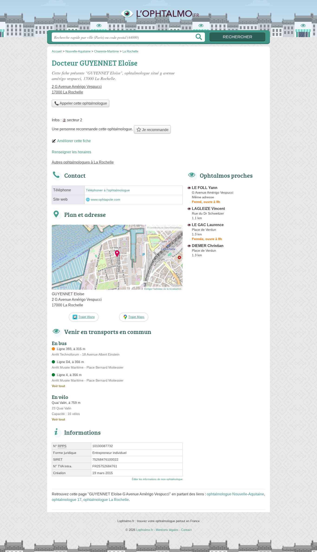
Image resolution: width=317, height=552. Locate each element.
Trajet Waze (86, 317)
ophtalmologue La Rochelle (106, 500)
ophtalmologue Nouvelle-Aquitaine (235, 494)
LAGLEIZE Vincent (208, 209)
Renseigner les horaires (71, 152)
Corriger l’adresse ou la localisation (162, 289)
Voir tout (58, 386)
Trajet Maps (136, 317)
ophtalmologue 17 (66, 500)
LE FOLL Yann (204, 188)
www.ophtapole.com (105, 199)
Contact (186, 530)
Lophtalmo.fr (158, 16)
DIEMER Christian (207, 246)
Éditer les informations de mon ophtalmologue (157, 479)
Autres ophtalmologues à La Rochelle (83, 162)
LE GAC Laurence (208, 225)
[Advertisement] (226, 366)
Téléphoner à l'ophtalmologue (108, 190)
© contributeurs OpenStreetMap (164, 227)
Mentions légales (167, 530)
